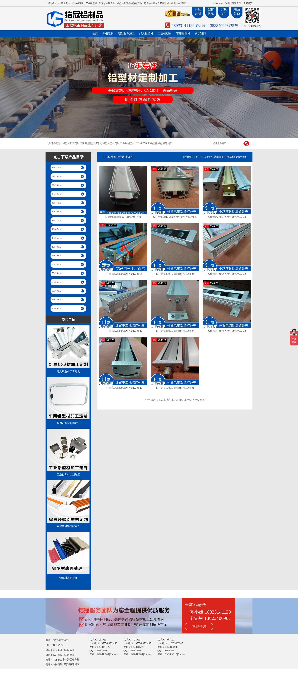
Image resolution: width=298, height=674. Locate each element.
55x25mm (56, 273)
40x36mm (56, 211)
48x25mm (56, 238)
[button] (147, 136)
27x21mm (56, 167)
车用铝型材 (183, 33)
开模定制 (107, 33)
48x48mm (56, 246)
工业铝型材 (165, 33)
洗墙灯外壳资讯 (233, 3)
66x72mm (56, 299)
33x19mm (56, 194)
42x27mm (56, 220)
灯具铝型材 (146, 33)
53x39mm (56, 255)
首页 (95, 33)
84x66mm (56, 308)
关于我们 (200, 33)
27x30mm (56, 176)
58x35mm (56, 282)
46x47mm (56, 229)
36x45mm (56, 202)
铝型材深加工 (126, 33)
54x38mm (56, 264)
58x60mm (56, 291)
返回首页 (248, 3)
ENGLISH (218, 3)
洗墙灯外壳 (218, 157)
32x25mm (56, 185)
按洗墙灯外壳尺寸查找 (236, 157)
